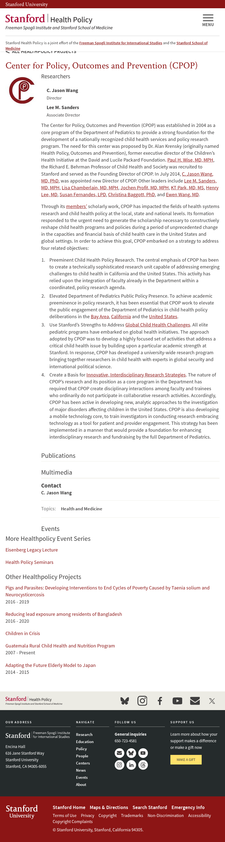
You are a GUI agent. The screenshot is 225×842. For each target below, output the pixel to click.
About (81, 784)
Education (85, 741)
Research (84, 734)
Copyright (108, 815)
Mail (119, 753)
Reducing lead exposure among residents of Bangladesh (63, 614)
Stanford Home (69, 807)
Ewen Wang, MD (182, 194)
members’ (76, 206)
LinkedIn (131, 765)
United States (163, 316)
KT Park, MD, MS (187, 187)
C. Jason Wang (62, 90)
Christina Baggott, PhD (131, 194)
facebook (160, 701)
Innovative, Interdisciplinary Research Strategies (136, 375)
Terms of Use (65, 815)
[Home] (101, 22)
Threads (143, 765)
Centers (83, 763)
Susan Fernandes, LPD (83, 194)
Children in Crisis (22, 633)
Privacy (87, 815)
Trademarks (132, 815)
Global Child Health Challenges (157, 325)
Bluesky (131, 753)
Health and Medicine (81, 509)
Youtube (143, 753)
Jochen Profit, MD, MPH (144, 187)
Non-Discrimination (166, 815)
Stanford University (26, 4)
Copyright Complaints (73, 821)
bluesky (125, 701)
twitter (212, 701)
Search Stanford (150, 807)
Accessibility (199, 815)
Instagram (119, 765)
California (121, 316)
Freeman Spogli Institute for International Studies (120, 42)
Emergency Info (188, 807)
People (82, 755)
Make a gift (186, 759)
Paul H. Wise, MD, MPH (190, 160)
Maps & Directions (109, 807)
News (81, 770)
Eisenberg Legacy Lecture (31, 550)
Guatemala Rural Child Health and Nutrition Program (60, 645)
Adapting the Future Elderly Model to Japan (50, 665)
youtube (177, 701)
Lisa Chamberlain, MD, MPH (90, 187)
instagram (142, 701)
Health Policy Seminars (29, 562)
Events (82, 777)
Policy (81, 748)
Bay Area (100, 316)
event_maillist (195, 701)
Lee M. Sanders (63, 107)
